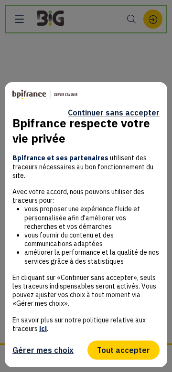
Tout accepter (123, 350)
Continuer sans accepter (114, 112)
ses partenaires (82, 158)
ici (43, 328)
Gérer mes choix (43, 350)
